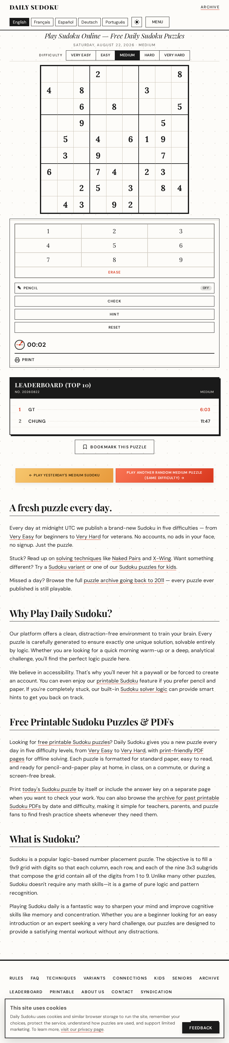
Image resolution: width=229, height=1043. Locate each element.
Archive (210, 7)
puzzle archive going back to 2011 (124, 580)
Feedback (200, 1027)
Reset (115, 327)
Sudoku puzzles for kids (147, 567)
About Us (92, 991)
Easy (105, 55)
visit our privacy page (82, 1029)
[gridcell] (49, 74)
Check (115, 301)
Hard (149, 55)
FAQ (35, 978)
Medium (127, 55)
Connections (130, 978)
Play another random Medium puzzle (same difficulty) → (164, 475)
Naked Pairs (126, 558)
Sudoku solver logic (143, 689)
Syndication (156, 991)
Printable (62, 991)
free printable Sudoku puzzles (74, 742)
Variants (94, 978)
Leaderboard (26, 991)
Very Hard (174, 55)
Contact (123, 991)
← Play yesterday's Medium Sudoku (64, 475)
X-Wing (162, 558)
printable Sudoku (117, 680)
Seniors (182, 978)
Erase (114, 272)
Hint (114, 314)
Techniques (61, 978)
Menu (157, 21)
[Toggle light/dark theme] (136, 22)
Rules (17, 978)
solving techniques (78, 558)
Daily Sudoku (34, 7)
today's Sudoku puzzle (49, 789)
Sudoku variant (67, 567)
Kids (159, 978)
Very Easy (81, 55)
